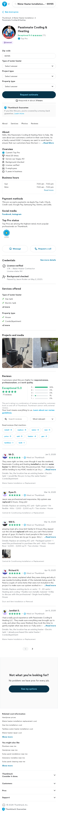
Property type (8, 81)
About (5, 123)
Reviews (34, 123)
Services (14, 123)
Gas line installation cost (12, 725)
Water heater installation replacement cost (19, 721)
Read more (49, 190)
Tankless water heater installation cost (17, 729)
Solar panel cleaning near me (13, 762)
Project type (8, 71)
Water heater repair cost (12, 733)
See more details (48, 260)
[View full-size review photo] (6, 554)
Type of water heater (12, 61)
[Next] (32, 649)
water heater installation (23, 18)
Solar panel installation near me (14, 754)
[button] (9, 32)
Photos (24, 123)
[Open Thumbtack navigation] (6, 4)
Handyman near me (9, 750)
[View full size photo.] (17, 353)
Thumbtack (6, 18)
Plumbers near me (9, 746)
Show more (7, 737)
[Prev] (25, 649)
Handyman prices (9, 717)
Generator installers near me (13, 758)
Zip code (6, 51)
